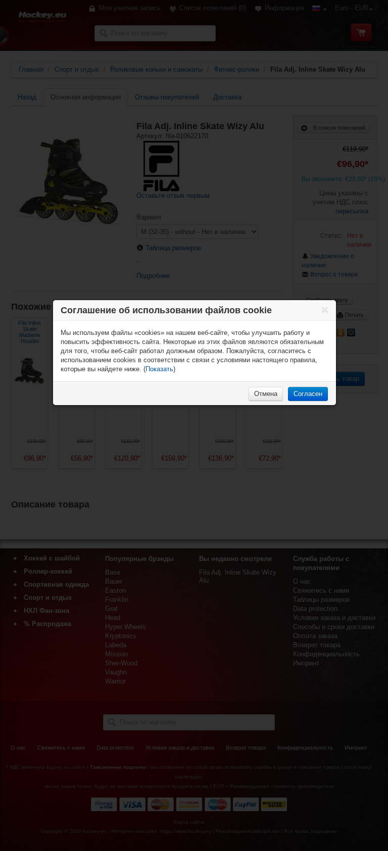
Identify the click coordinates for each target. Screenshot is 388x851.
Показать (159, 369)
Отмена (265, 394)
